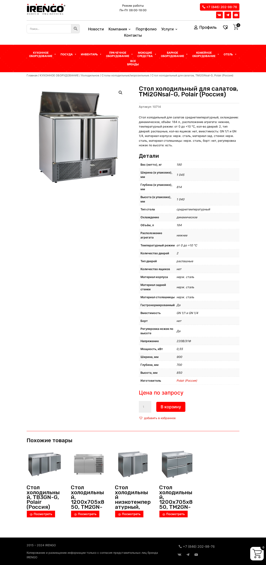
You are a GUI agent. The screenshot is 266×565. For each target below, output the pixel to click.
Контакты (133, 35)
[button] (157, 418)
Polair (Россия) (186, 380)
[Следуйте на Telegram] (227, 15)
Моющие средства (145, 54)
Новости (96, 29)
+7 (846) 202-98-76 (221, 7)
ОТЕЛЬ (228, 54)
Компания (117, 29)
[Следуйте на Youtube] (236, 15)
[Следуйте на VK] (219, 15)
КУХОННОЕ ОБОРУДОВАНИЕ (59, 75)
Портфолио (146, 29)
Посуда (66, 54)
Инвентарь (89, 54)
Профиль (208, 27)
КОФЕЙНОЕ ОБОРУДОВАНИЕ (204, 54)
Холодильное (90, 75)
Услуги (167, 29)
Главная (32, 75)
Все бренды (133, 62)
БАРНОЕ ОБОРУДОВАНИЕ (172, 54)
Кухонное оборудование (40, 54)
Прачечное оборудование (117, 54)
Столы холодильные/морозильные (125, 75)
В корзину (171, 406)
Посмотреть (43, 514)
